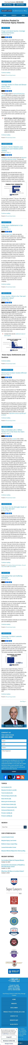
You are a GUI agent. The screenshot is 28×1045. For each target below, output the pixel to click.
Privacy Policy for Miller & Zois (14, 1011)
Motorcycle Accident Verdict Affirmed (14, 373)
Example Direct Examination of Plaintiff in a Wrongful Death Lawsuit (13, 865)
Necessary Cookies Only (9, 1040)
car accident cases (7, 234)
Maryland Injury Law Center (8, 840)
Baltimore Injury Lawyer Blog (9, 844)
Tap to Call (8, 4)
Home (4, 15)
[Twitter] (10, 777)
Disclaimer (14, 1007)
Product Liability (6, 815)
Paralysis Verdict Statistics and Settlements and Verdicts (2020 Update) (12, 148)
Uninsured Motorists (7, 810)
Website (14, 1003)
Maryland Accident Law (8, 790)
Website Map (14, 1020)
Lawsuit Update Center (7, 837)
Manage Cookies (9, 1043)
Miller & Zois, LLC (19, 1038)
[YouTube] (18, 777)
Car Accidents (9, 565)
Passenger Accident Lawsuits (11, 636)
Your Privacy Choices (8, 993)
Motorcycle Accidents (16, 565)
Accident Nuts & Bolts (8, 804)
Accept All (8, 1037)
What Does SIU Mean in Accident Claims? (12, 871)
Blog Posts (14, 1024)
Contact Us (14, 1016)
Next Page (22, 701)
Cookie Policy (17, 993)
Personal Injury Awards (11, 75)
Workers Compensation (9, 807)
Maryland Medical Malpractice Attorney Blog (13, 850)
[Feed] (22, 777)
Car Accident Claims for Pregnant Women (12, 860)
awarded (14, 438)
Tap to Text (20, 4)
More (23, 15)
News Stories (6, 798)
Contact (14, 15)
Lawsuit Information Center (8, 847)
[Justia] (14, 777)
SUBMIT (14, 771)
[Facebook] (5, 777)
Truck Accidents (12, 566)
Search (25, 827)
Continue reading (5, 72)
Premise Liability (6, 813)
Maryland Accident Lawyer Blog (14, 11)
